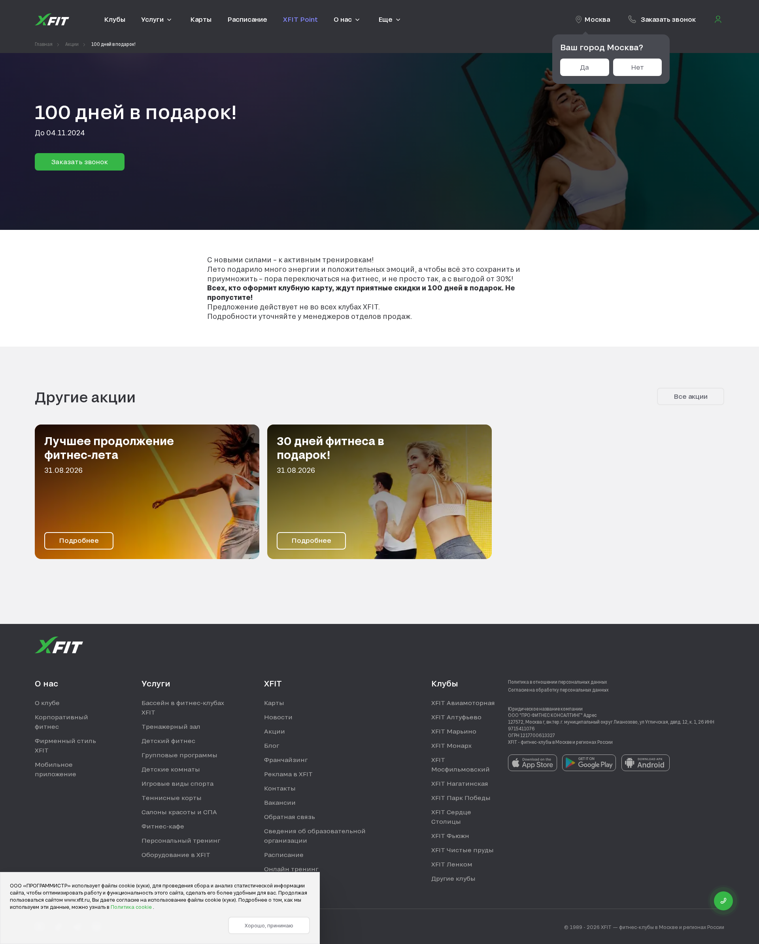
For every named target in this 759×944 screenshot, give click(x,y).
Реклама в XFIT (288, 773)
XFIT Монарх (451, 745)
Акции (274, 731)
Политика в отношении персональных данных (557, 681)
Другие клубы (453, 878)
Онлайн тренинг (291, 868)
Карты (274, 702)
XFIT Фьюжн (450, 835)
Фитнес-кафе (163, 826)
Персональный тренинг (181, 840)
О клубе (47, 702)
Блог (271, 745)
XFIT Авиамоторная (463, 702)
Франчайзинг (286, 759)
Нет (637, 67)
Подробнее (79, 540)
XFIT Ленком (451, 864)
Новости (278, 716)
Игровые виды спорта (177, 783)
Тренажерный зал (171, 726)
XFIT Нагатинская (459, 783)
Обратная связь (289, 816)
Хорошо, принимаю (269, 925)
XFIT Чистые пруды (462, 849)
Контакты (280, 788)
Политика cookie (132, 907)
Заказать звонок (79, 161)
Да (584, 67)
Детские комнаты (171, 769)
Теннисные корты (172, 797)
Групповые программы (179, 754)
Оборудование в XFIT (176, 854)
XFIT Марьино (453, 731)
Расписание (284, 854)
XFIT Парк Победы (461, 797)
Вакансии (280, 802)
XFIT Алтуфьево (456, 716)
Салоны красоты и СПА (179, 811)
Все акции (691, 396)
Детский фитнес (168, 740)
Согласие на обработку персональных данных (558, 689)
